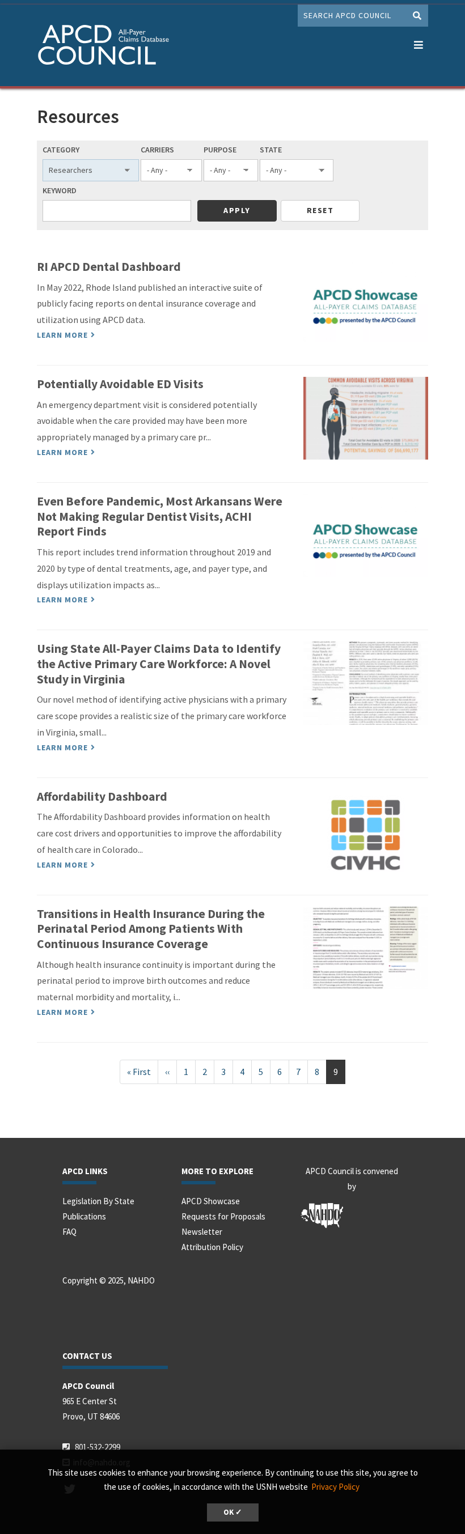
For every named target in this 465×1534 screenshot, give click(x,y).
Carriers (157, 150)
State (271, 150)
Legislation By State (98, 1201)
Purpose (220, 150)
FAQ (69, 1231)
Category (61, 150)
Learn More (62, 335)
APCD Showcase (210, 1201)
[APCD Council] (130, 46)
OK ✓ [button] (232, 1512)
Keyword (60, 190)
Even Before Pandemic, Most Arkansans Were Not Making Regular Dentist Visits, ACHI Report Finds (159, 516)
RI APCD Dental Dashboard (109, 266)
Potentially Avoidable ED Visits (120, 384)
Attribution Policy (212, 1247)
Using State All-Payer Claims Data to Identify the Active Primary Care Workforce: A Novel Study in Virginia (159, 663)
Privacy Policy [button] (335, 1486)
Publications (84, 1216)
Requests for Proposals (223, 1216)
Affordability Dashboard (102, 796)
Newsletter (201, 1231)
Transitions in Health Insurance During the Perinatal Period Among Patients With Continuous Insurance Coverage (151, 928)
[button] (418, 42)
